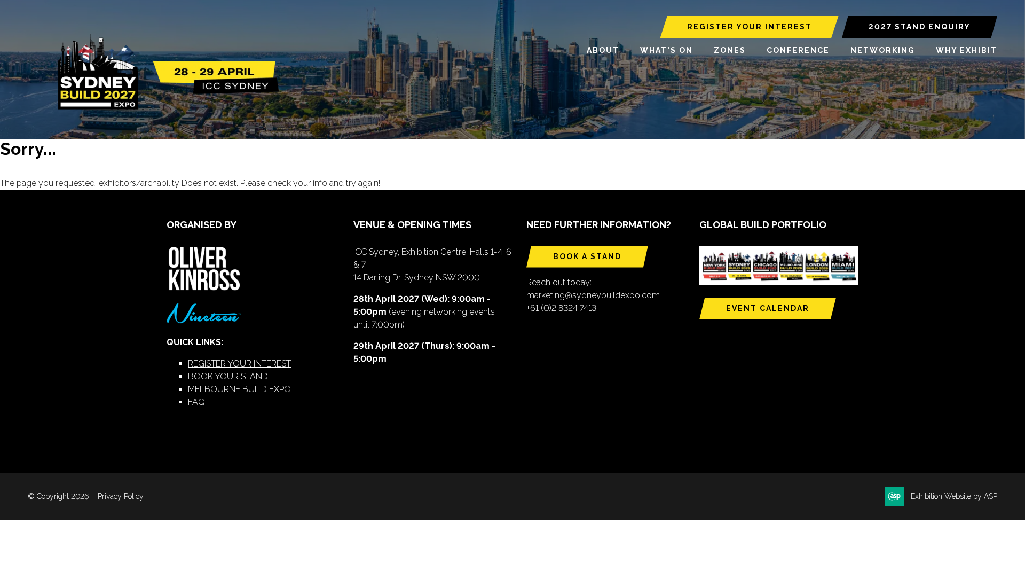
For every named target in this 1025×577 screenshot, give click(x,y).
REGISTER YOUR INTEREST (749, 26)
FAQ (196, 402)
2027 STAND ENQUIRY (920, 26)
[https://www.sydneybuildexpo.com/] (164, 107)
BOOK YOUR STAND (228, 376)
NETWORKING (882, 50)
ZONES (730, 50)
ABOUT (603, 50)
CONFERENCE (798, 50)
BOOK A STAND (587, 256)
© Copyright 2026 (58, 496)
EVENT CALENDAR (767, 308)
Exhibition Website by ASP (954, 496)
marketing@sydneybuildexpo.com (593, 295)
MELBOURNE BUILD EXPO (239, 389)
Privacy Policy (121, 496)
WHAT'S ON (666, 50)
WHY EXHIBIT (966, 50)
